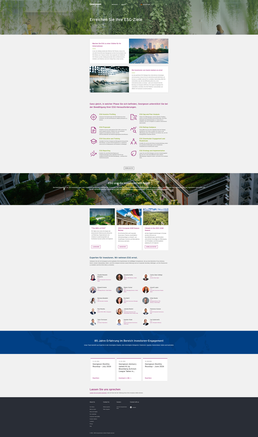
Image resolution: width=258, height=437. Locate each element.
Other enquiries (106, 409)
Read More (96, 378)
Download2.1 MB (124, 378)
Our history (92, 406)
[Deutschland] (96, 5)
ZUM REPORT (122, 246)
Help (91, 426)
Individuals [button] (115, 4)
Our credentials (93, 414)
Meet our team (93, 409)
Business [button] (123, 4)
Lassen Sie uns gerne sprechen (98, 393)
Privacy (91, 423)
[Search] (166, 5)
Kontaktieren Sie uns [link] (98, 25)
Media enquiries (106, 406)
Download (129, 195)
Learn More (96, 246)
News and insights (93, 411)
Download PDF (129, 168)
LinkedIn (134, 407)
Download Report (151, 246)
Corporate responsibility (95, 416)
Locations (92, 421)
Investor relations (93, 418)
